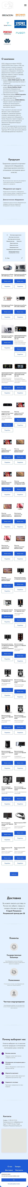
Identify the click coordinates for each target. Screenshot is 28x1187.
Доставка (9, 1170)
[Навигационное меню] (25, 5)
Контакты (19, 1170)
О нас (10, 1166)
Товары (18, 1166)
